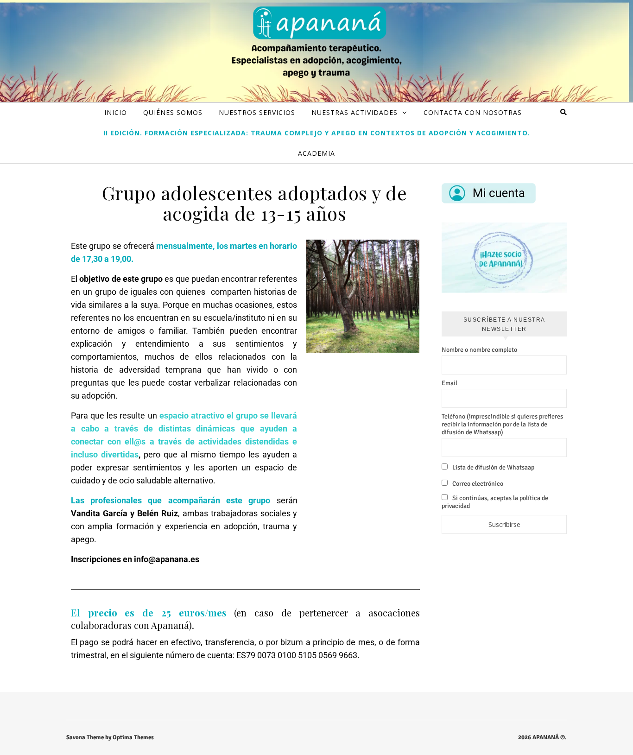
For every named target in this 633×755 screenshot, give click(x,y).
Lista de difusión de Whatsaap (492, 467)
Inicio (115, 112)
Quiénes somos (173, 112)
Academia (316, 153)
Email (449, 383)
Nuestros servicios (257, 112)
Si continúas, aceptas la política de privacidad (495, 502)
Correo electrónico (477, 484)
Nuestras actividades (354, 112)
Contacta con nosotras (473, 112)
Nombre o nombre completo (479, 350)
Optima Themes (133, 737)
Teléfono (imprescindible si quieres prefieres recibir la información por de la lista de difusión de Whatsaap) (502, 424)
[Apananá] (316, 43)
